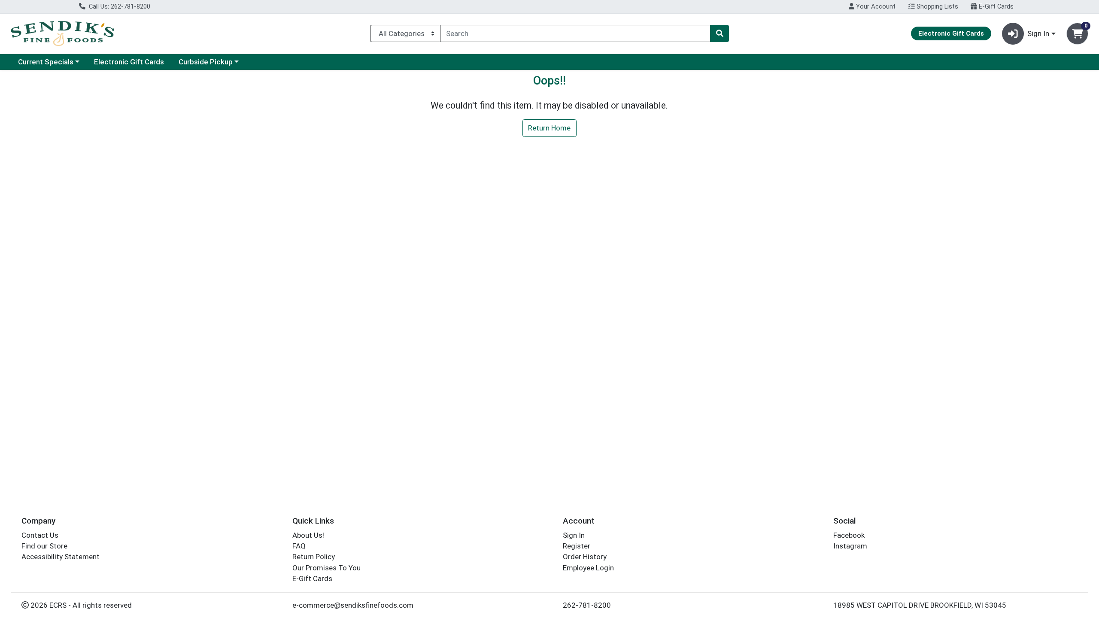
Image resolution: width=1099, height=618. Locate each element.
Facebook (849, 535)
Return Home (549, 128)
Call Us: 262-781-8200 (118, 6)
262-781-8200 (587, 605)
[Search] (719, 33)
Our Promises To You (326, 567)
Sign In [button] (1038, 33)
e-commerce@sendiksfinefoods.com (352, 605)
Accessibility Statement (60, 556)
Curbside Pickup (206, 62)
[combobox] (575, 33)
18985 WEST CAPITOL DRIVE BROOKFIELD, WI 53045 (919, 605)
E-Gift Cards (995, 6)
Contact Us (39, 535)
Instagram (850, 546)
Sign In (574, 535)
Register (576, 546)
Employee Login (588, 567)
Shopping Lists (936, 6)
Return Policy (313, 556)
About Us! (308, 535)
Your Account (875, 6)
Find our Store (44, 546)
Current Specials (45, 62)
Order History (585, 556)
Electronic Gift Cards (129, 62)
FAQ (299, 546)
